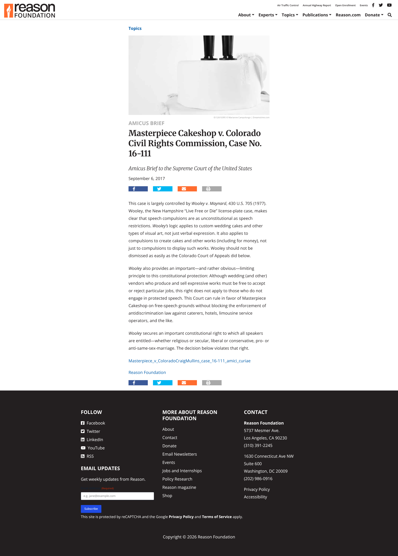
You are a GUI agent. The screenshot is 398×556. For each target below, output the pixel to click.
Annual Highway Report (317, 5)
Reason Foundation (147, 372)
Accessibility (255, 497)
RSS (90, 456)
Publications (315, 15)
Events (364, 5)
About (244, 15)
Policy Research (177, 479)
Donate (372, 15)
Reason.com (348, 15)
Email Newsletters (179, 454)
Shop (167, 495)
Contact (169, 437)
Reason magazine (179, 487)
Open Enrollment (345, 5)
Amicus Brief (147, 123)
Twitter (93, 431)
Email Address (97, 488)
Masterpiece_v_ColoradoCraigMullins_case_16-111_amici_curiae (190, 361)
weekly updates (104, 479)
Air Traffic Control (288, 5)
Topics (288, 15)
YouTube (96, 448)
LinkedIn (95, 439)
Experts (266, 15)
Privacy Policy (257, 489)
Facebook (96, 423)
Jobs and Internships (182, 470)
